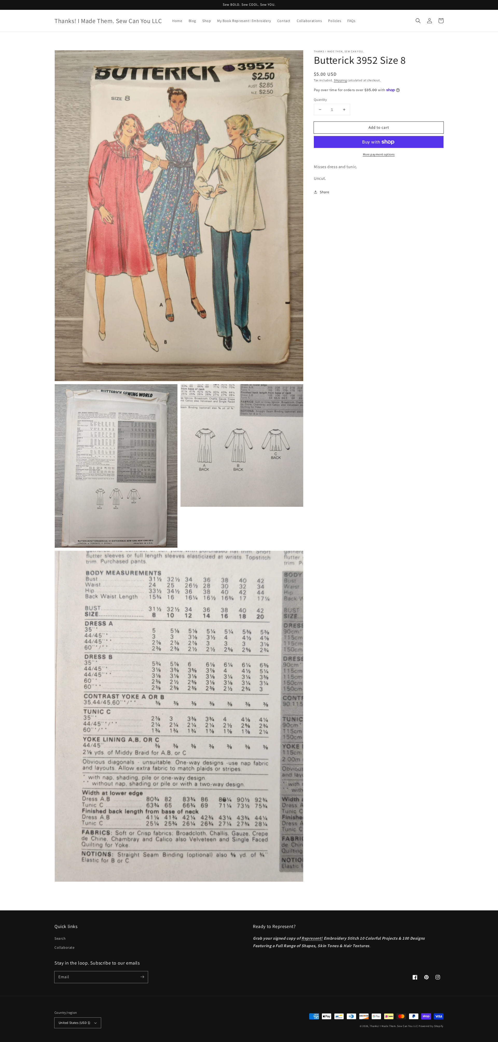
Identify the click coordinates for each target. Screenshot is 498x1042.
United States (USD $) (74, 1022)
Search (60, 938)
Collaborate (64, 947)
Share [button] (324, 192)
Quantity (320, 99)
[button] (418, 20)
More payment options (379, 154)
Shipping (340, 80)
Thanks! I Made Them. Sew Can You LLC (394, 1026)
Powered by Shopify (431, 1026)
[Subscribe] (142, 977)
